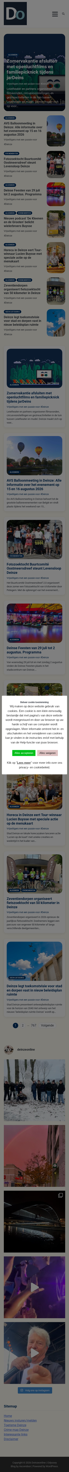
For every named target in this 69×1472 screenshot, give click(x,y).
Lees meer (24, 762)
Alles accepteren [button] (24, 753)
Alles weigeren (47, 753)
